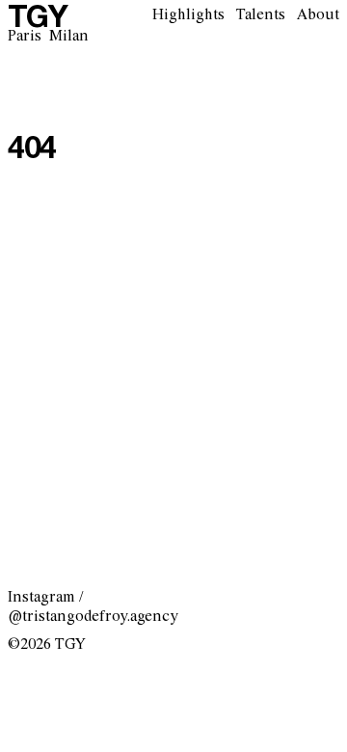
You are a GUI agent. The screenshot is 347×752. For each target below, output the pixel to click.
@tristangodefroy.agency (93, 616)
